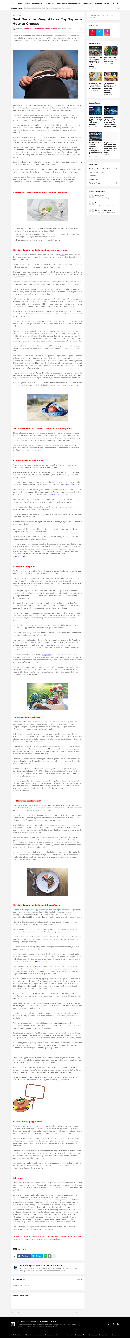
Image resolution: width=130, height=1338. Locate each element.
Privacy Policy (104, 1335)
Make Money (87, 3)
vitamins (68, 485)
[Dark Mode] (114, 3)
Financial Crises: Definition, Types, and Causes (111, 59)
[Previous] (116, 8)
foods (62, 172)
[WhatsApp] (45, 1256)
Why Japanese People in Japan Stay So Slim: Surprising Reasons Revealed (110, 87)
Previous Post (17, 1313)
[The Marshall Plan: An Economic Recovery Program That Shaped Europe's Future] (95, 136)
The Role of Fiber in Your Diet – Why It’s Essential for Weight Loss (47, 8)
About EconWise (80, 1335)
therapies (40, 152)
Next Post (79, 1313)
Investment (49, 3)
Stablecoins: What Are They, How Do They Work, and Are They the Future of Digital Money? (110, 121)
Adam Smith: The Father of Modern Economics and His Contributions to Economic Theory (95, 62)
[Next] (119, 8)
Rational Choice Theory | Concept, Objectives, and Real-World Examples (95, 120)
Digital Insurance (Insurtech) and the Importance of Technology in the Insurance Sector (110, 147)
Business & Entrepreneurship (68, 3)
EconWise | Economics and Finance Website (41, 1265)
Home (19, 3)
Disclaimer (116, 1335)
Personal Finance (102, 3)
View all (79, 1279)
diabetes (55, 495)
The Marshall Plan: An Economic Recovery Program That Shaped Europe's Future (95, 148)
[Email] (49, 1256)
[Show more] (54, 1256)
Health (24, 1249)
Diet (20, 15)
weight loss (39, 125)
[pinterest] (118, 1324)
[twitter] (109, 1324)
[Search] (118, 3)
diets (62, 255)
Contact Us (93, 1335)
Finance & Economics (33, 3)
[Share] (80, 28)
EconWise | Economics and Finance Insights (42, 1335)
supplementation (20, 556)
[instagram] (113, 1324)
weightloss (46, 655)
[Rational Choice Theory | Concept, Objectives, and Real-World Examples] (95, 110)
